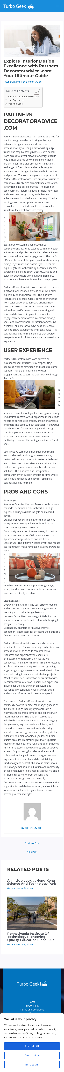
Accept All (32, 1046)
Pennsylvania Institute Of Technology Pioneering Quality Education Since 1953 (30, 937)
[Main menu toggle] (57, 6)
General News (12, 81)
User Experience (16, 100)
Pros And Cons (15, 103)
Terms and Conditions (32, 1009)
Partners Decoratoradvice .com (23, 96)
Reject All (32, 1064)
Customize (32, 1055)
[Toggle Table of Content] (35, 92)
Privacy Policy (32, 1005)
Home (32, 1001)
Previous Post (32, 843)
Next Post (32, 851)
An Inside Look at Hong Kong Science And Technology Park (31, 882)
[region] (32, 1042)
